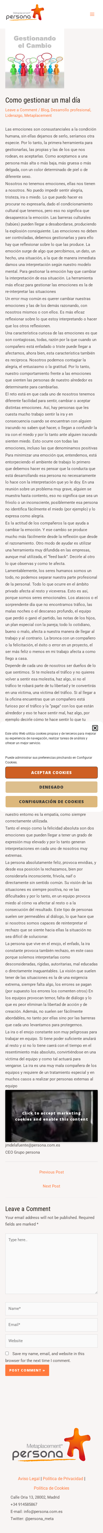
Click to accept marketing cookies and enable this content (51, 1115)
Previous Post (51, 1172)
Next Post (51, 1186)
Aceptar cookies (51, 772)
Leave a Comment (21, 110)
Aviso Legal (29, 1478)
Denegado (51, 787)
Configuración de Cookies (51, 801)
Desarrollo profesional (70, 110)
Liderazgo (13, 115)
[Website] (51, 1342)
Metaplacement (38, 115)
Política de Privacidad (63, 1478)
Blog (45, 110)
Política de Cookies (51, 1488)
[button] (95, 727)
